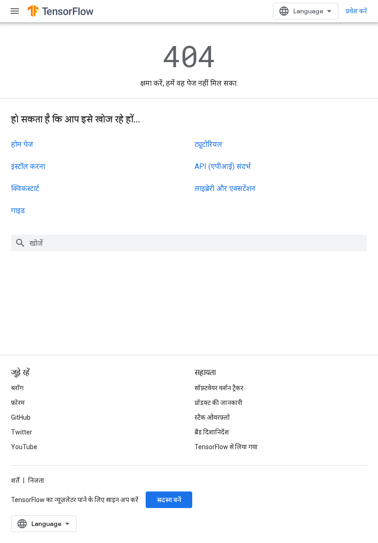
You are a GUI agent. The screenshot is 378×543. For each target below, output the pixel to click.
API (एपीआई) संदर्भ (223, 166)
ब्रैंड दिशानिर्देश (212, 432)
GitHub (20, 417)
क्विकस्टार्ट (25, 188)
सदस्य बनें (169, 500)
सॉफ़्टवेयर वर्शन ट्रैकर (219, 388)
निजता (36, 480)
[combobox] (189, 243)
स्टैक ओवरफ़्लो (212, 417)
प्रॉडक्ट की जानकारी (218, 402)
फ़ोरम (18, 402)
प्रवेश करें (356, 11)
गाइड (18, 210)
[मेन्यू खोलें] (15, 11)
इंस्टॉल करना (28, 166)
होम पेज (22, 144)
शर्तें (15, 480)
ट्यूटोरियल (208, 144)
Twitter (21, 432)
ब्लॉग (17, 388)
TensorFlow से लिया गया (226, 447)
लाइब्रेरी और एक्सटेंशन (225, 188)
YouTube (24, 447)
